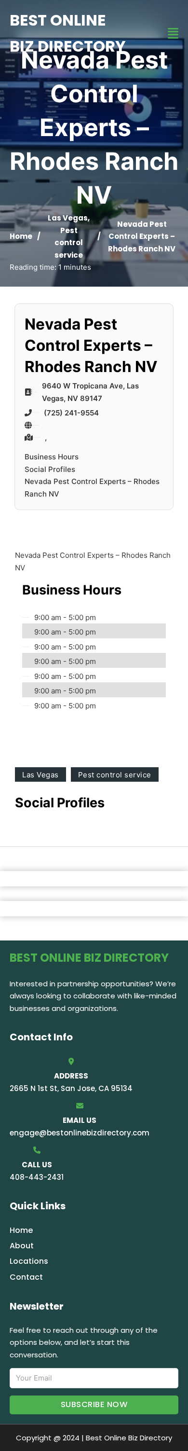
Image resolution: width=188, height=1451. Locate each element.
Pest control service (68, 242)
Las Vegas (68, 218)
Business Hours (52, 456)
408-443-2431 (37, 1177)
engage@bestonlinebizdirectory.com (79, 1133)
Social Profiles (50, 469)
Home (21, 236)
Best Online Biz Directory (68, 33)
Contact (26, 1277)
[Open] (173, 34)
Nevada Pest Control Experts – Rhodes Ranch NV (92, 487)
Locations (29, 1261)
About (22, 1245)
